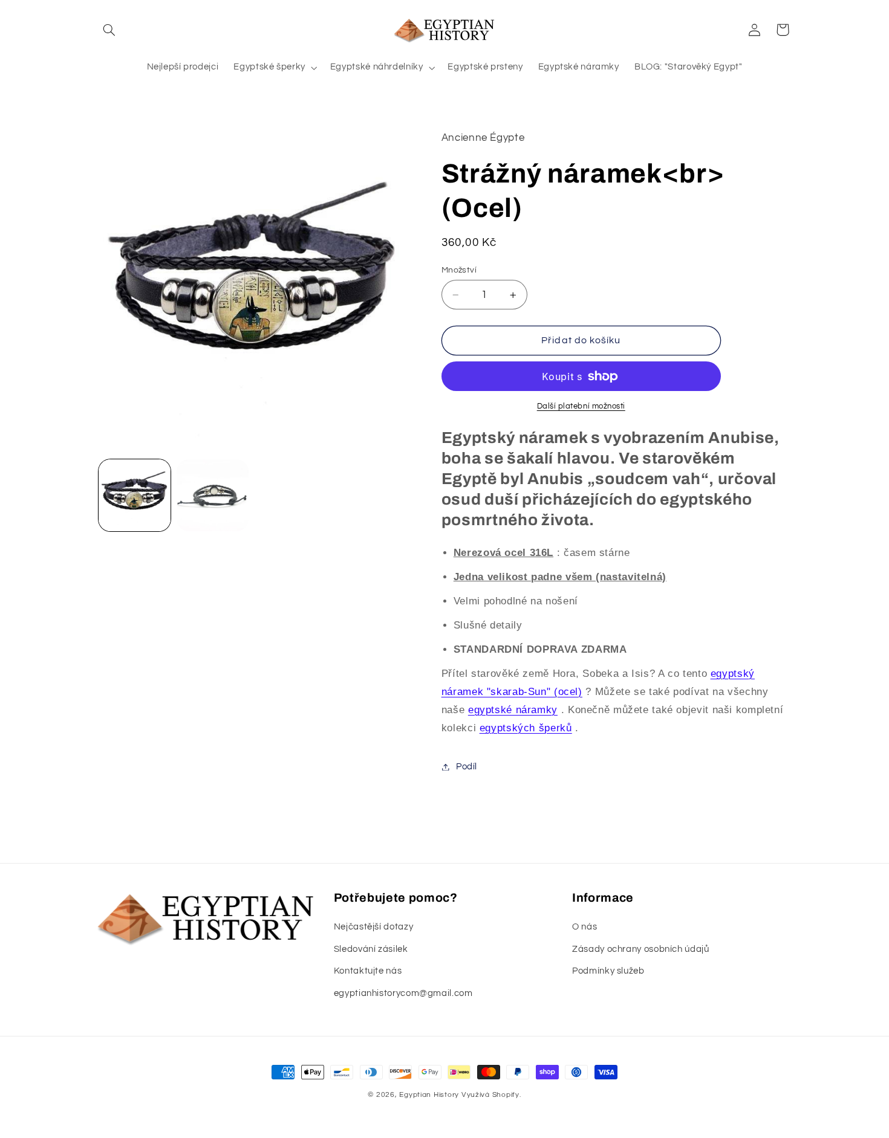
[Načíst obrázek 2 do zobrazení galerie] (213, 495)
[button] (109, 30)
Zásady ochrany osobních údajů (640, 949)
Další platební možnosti (581, 406)
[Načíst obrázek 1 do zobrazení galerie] (135, 495)
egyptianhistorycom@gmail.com (403, 993)
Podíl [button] (466, 766)
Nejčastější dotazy (373, 926)
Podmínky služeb (608, 970)
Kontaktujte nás (368, 970)
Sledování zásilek (371, 949)
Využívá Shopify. (491, 1094)
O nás (584, 926)
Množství (459, 270)
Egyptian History (429, 1094)
